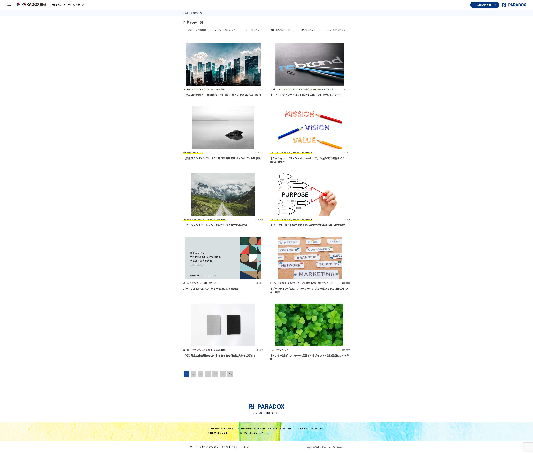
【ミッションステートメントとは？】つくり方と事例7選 (215, 225)
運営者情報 (226, 447)
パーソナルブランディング (336, 30)
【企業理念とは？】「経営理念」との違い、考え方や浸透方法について (222, 94)
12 (223, 373)
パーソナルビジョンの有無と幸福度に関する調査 (210, 288)
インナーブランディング (252, 30)
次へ (230, 373)
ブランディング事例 (197, 447)
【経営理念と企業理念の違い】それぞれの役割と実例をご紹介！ (219, 355)
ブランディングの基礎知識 (197, 30)
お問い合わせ (484, 4)
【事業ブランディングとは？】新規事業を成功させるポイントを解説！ (223, 158)
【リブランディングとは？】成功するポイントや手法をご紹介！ (306, 94)
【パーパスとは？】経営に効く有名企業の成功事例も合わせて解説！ (308, 225)
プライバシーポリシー (242, 447)
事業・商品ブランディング (280, 30)
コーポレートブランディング (225, 30)
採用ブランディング (308, 30)
